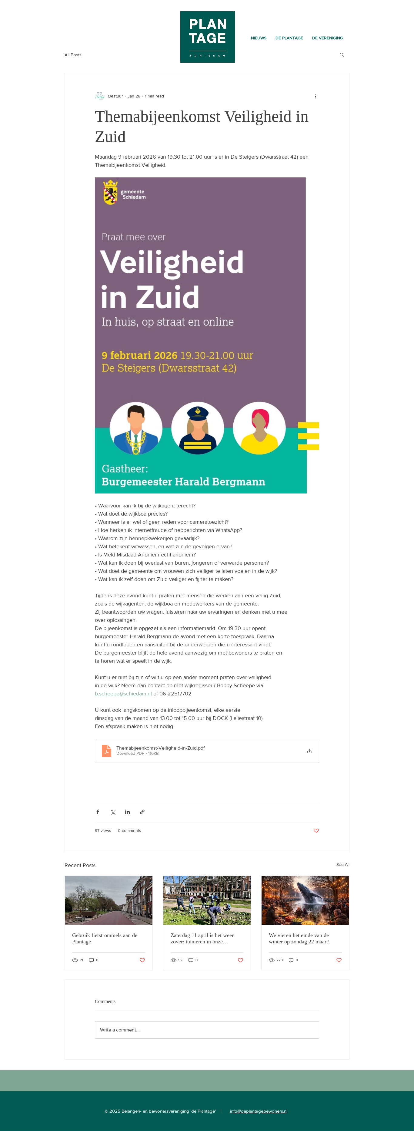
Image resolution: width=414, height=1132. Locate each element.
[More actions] (315, 96)
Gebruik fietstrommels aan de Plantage (104, 938)
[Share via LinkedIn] (127, 812)
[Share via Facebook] (98, 812)
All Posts (73, 54)
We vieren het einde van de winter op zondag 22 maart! (299, 938)
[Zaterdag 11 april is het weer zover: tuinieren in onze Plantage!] (207, 900)
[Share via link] (142, 812)
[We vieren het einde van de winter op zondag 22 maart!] (305, 900)
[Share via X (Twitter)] (112, 812)
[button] (289, 37)
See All (342, 864)
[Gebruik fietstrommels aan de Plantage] (108, 900)
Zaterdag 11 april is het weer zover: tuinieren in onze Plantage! (202, 938)
